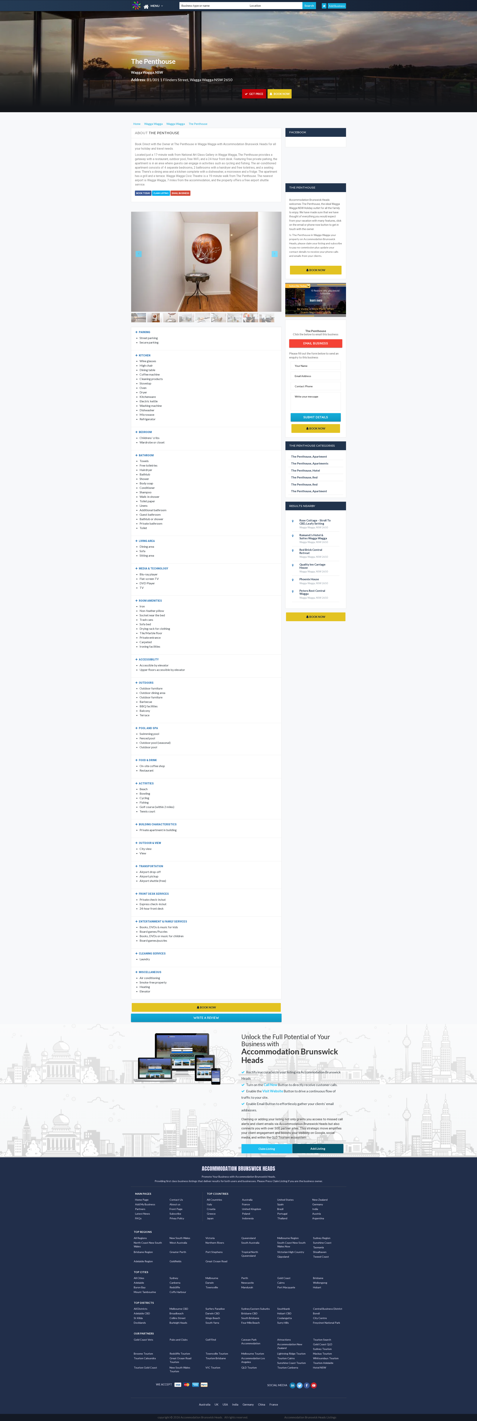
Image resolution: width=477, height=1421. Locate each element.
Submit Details (315, 417)
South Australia (250, 1242)
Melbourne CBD (179, 1308)
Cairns (281, 1282)
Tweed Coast (321, 1256)
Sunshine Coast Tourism (291, 1362)
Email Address (303, 376)
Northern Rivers (215, 1242)
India (315, 1209)
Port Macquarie (286, 1287)
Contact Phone (304, 386)
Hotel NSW (319, 1367)
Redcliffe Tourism (180, 1353)
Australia (247, 1199)
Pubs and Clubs (179, 1339)
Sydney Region (321, 1238)
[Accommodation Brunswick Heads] (152, 7)
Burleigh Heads (178, 1322)
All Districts (140, 1308)
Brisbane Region (143, 1252)
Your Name (301, 365)
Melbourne (212, 1278)
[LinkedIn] (293, 1385)
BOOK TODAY (143, 193)
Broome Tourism (143, 1353)
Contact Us (176, 1199)
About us (175, 1204)
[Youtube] (314, 1385)
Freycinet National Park (326, 1322)
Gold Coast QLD (322, 1344)
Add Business (337, 5)
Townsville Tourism (217, 1353)
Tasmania (318, 1247)
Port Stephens (214, 1252)
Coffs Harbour (178, 1292)
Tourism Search (322, 1339)
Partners (140, 1209)
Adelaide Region (143, 1261)
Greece (211, 1213)
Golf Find (211, 1339)
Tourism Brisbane (216, 1358)
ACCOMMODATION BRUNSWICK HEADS (238, 1168)
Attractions (284, 1339)
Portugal (282, 1213)
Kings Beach (213, 1318)
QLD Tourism (249, 1367)
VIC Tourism (213, 1367)
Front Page (176, 1209)
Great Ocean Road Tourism (180, 1360)
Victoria (210, 1238)
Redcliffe (175, 1287)
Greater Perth (178, 1252)
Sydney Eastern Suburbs (255, 1308)
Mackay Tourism (322, 1353)
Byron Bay (140, 1287)
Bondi (316, 1313)
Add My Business (145, 1204)
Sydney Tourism (322, 1348)
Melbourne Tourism (252, 1353)
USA (225, 1404)
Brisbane (318, 1278)
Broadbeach (177, 1313)
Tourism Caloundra (145, 1358)
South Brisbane (250, 1318)
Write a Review (206, 1018)
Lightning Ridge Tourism (291, 1353)
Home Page (142, 1199)
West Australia (178, 1242)
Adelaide (139, 1282)
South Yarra (212, 1322)
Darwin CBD (213, 1313)
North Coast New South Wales (148, 1244)
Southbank (283, 1308)
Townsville (212, 1287)
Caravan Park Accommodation (250, 1341)
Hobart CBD (284, 1313)
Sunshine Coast (322, 1242)
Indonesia (248, 1218)
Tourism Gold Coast (145, 1367)
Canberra (175, 1282)
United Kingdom (251, 1209)
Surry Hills (283, 1322)
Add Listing (317, 1148)
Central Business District (327, 1308)
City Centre (320, 1318)
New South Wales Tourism (180, 1369)
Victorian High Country (290, 1252)
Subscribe (175, 1213)
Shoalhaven (319, 1252)
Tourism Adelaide (323, 1362)
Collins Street (178, 1318)
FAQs (138, 1218)
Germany (317, 1204)
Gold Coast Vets (143, 1339)
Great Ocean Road (216, 1261)
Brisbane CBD (249, 1313)
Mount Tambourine (145, 1292)
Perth (244, 1278)
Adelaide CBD (142, 1313)
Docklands (140, 1322)
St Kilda (138, 1318)
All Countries (214, 1199)
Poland (246, 1213)
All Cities (139, 1278)
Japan (210, 1218)
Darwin (210, 1282)
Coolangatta (284, 1318)
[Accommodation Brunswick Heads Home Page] (324, 6)
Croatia (211, 1209)
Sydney (174, 1278)
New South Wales (180, 1238)
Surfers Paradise (215, 1308)
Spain (280, 1204)
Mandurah (247, 1287)
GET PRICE (256, 93)
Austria (316, 1213)
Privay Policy (177, 1218)
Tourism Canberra (287, 1367)
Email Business (180, 193)
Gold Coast (283, 1278)
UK (216, 1404)
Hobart (317, 1287)
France (246, 1204)
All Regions (140, 1238)
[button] (142, 262)
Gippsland (283, 1256)
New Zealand (320, 1199)
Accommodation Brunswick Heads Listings (310, 1417)
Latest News (142, 1213)
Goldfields (175, 1261)
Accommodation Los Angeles (253, 1360)
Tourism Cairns (286, 1358)
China (261, 1404)
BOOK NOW (281, 93)
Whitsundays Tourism (326, 1358)
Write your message (306, 396)
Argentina (318, 1218)
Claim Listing (161, 193)
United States (285, 1199)
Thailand (282, 1218)
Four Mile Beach (250, 1322)
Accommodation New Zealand (289, 1346)
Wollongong (320, 1282)
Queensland (248, 1238)
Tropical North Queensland (249, 1253)
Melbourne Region (288, 1238)
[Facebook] (307, 1385)
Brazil (280, 1209)
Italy (209, 1204)
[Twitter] (300, 1385)
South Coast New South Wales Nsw (291, 1244)
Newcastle (247, 1282)
